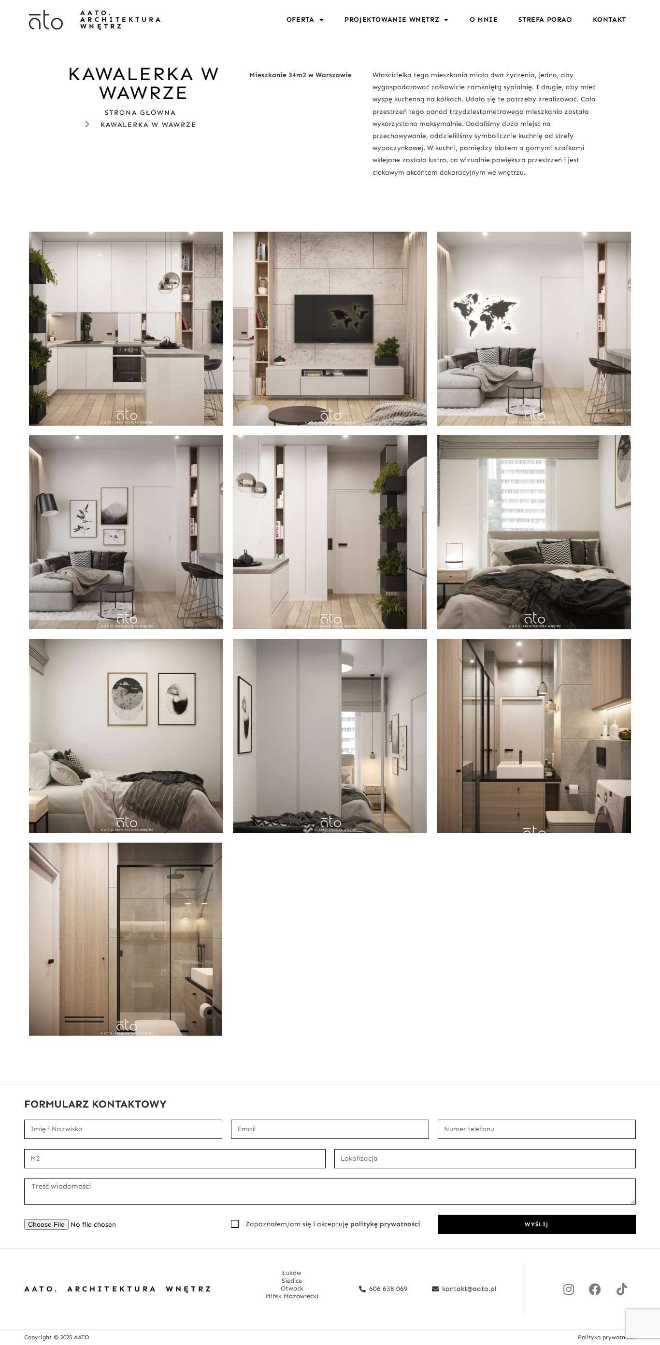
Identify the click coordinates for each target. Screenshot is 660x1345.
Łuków (291, 1272)
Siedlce (292, 1280)
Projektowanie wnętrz (391, 19)
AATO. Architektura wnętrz (121, 19)
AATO (81, 1337)
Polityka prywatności (607, 1337)
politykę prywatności (385, 1224)
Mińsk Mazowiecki (291, 1296)
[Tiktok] (622, 1289)
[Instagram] (569, 1289)
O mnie (484, 19)
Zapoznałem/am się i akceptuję (332, 1224)
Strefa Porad (545, 19)
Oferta (301, 19)
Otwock (292, 1288)
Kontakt (609, 19)
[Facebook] (595, 1289)
